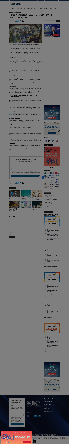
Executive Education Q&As (49, 203)
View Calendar (46, 263)
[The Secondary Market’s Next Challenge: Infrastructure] (26, 204)
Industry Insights (47, 200)
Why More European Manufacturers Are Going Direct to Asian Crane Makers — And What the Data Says (36, 198)
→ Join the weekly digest (26, 175)
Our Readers (16, 0)
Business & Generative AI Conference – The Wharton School (53, 243)
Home (10, 0)
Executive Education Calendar (49, 205)
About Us (13, 0)
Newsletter (31, 0)
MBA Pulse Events (47, 206)
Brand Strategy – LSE (50, 294)
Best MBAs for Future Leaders (49, 196)
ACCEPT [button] (34, 440)
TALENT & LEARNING (34, 8)
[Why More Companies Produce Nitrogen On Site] (14, 193)
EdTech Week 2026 (50, 349)
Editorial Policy (46, 0)
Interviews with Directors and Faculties (51, 199)
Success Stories (47, 202)
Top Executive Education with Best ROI (51, 195)
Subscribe (28, 0)
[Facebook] (16, 21)
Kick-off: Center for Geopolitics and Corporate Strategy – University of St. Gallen (53, 256)
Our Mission (24, 0)
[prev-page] (10, 212)
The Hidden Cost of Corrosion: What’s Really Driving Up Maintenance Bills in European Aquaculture (26, 198)
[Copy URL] (23, 21)
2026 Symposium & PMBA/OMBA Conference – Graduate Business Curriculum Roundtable (52, 352)
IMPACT (41, 8)
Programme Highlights (47, 404)
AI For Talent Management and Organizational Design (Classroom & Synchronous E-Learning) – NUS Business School (53, 307)
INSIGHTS (45, 8)
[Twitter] (18, 21)
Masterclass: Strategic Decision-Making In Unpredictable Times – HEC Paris (53, 298)
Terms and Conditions (33, 438)
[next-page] (11, 212)
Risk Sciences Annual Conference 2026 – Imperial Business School (52, 235)
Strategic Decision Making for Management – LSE (52, 291)
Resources (20, 0)
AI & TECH (17, 8)
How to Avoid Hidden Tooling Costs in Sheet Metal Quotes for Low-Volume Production (14, 209)
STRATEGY (23, 8)
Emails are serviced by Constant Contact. (28, 173)
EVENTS (56, 8)
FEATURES (51, 8)
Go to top (40, 154)
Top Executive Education (37, 0)
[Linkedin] (20, 21)
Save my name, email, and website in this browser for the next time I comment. (22, 234)
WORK (28, 8)
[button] (59, 0)
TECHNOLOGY (14, 11)
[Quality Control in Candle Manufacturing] (37, 204)
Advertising (42, 0)
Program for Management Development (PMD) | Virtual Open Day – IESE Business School (52, 246)
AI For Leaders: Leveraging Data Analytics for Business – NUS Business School (52, 251)
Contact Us (50, 0)
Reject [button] (35, 442)
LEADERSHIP (12, 8)
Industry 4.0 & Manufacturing (20, 11)
